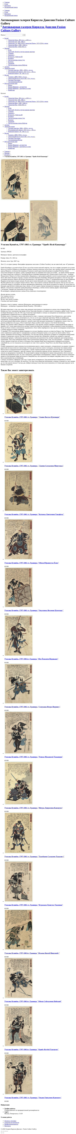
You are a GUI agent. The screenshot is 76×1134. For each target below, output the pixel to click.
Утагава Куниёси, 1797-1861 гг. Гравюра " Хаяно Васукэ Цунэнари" (32, 417)
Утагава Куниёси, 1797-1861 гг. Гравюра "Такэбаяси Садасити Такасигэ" (34, 857)
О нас (6, 4)
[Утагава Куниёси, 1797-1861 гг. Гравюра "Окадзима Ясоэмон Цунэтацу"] (18, 607)
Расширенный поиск (11, 7)
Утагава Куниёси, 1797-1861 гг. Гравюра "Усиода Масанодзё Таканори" (33, 757)
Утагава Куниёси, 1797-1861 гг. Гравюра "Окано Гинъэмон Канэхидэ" (33, 1098)
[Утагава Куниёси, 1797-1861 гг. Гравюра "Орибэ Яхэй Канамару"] (38, 179)
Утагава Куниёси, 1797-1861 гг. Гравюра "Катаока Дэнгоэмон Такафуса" (34, 514)
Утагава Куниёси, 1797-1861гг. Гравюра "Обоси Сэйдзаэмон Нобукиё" (33, 1001)
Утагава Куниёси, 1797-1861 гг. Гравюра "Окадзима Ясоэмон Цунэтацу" (34, 610)
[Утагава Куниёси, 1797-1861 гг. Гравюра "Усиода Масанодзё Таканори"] (18, 753)
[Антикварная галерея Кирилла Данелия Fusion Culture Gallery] (38, 30)
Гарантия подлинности (11, 1122)
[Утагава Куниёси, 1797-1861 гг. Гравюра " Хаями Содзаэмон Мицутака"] (18, 462)
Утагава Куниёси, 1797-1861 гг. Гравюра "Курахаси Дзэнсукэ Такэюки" (33, 905)
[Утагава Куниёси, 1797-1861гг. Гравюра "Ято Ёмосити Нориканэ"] (18, 655)
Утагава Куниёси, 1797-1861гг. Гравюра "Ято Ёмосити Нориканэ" (31, 659)
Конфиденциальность (11, 1124)
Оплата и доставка (10, 1121)
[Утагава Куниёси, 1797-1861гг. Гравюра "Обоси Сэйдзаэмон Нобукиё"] (18, 998)
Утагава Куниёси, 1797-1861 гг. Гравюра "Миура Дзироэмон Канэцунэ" (33, 808)
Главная (6, 2)
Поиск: (3, 35)
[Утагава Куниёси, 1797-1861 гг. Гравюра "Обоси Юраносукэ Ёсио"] (18, 559)
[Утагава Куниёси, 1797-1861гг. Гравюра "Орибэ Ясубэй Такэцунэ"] (18, 1046)
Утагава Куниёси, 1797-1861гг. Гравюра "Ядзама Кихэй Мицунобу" (32, 953)
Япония (6, 153)
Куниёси (7, 155)
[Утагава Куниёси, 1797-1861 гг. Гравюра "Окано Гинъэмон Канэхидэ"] (18, 1094)
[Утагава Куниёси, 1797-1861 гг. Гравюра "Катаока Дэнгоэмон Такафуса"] (18, 511)
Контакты (7, 5)
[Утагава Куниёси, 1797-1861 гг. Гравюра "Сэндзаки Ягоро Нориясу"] (18, 703)
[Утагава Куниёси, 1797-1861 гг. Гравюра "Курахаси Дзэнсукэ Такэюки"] (18, 901)
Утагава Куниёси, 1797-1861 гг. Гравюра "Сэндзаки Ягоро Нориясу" (32, 707)
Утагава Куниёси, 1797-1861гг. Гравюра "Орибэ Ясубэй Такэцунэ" (31, 1049)
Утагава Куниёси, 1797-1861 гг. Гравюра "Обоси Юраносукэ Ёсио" (31, 563)
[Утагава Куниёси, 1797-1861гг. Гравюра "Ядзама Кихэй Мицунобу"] (18, 949)
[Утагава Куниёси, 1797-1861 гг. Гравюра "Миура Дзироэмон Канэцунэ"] (18, 804)
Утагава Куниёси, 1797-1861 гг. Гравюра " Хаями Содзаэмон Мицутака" (34, 466)
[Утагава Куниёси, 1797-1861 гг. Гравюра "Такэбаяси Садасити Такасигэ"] (18, 853)
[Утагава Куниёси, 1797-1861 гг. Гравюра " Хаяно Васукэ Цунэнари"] (18, 413)
